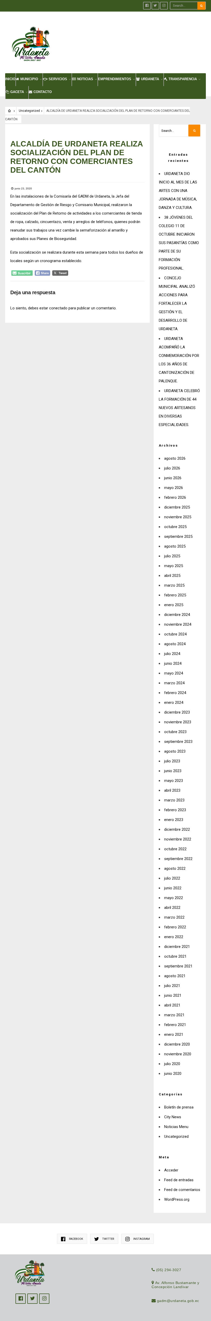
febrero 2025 (175, 595)
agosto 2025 (175, 546)
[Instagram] (164, 6)
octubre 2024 (175, 634)
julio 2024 (172, 653)
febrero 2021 (175, 1024)
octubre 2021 (175, 956)
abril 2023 (172, 790)
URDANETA (150, 79)
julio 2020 (172, 1063)
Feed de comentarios (182, 1189)
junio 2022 (172, 888)
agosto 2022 (175, 868)
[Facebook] (147, 6)
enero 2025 (173, 605)
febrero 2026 (175, 497)
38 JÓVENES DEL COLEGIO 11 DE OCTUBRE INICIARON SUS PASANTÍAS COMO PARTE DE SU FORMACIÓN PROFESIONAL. (179, 243)
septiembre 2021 (178, 966)
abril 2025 (172, 575)
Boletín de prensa (179, 1107)
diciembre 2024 (177, 614)
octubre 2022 (175, 849)
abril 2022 (172, 907)
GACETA (17, 92)
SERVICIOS (58, 79)
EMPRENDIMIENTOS (114, 79)
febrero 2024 (175, 692)
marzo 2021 (174, 1015)
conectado (58, 308)
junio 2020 (172, 1073)
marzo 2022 (174, 917)
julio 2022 (172, 878)
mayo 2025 (173, 565)
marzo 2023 (174, 800)
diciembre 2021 (177, 946)
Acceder (171, 1170)
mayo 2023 (173, 780)
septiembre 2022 (178, 858)
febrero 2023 (175, 810)
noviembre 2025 (177, 517)
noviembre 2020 (177, 1054)
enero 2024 (173, 702)
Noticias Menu (176, 1126)
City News (172, 1117)
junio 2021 (172, 995)
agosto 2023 (175, 751)
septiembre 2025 (178, 536)
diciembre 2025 (177, 507)
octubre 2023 (175, 731)
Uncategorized (29, 111)
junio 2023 (172, 771)
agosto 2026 (175, 458)
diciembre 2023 (177, 712)
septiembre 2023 (178, 741)
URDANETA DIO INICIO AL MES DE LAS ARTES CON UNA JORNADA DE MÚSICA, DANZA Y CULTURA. (178, 190)
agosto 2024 (175, 644)
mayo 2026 (173, 487)
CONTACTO (42, 92)
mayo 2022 (173, 897)
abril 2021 (172, 1005)
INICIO (10, 79)
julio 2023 (172, 761)
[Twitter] (155, 6)
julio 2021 (172, 985)
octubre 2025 (175, 526)
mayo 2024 (173, 673)
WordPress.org (176, 1199)
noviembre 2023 (177, 722)
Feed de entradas (179, 1180)
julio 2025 (172, 556)
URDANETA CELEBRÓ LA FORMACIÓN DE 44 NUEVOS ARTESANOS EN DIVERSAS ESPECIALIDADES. (179, 408)
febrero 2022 (175, 927)
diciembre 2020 (177, 1044)
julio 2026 (172, 468)
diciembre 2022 (177, 829)
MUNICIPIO (29, 79)
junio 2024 (172, 663)
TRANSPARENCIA (183, 79)
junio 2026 (172, 478)
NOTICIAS (85, 79)
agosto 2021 (175, 976)
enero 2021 (173, 1034)
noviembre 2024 (177, 624)
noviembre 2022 (177, 839)
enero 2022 (173, 937)
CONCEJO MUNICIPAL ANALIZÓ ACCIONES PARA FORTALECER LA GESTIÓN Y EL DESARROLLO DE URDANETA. (177, 303)
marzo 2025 (174, 585)
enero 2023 (173, 819)
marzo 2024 (174, 683)
